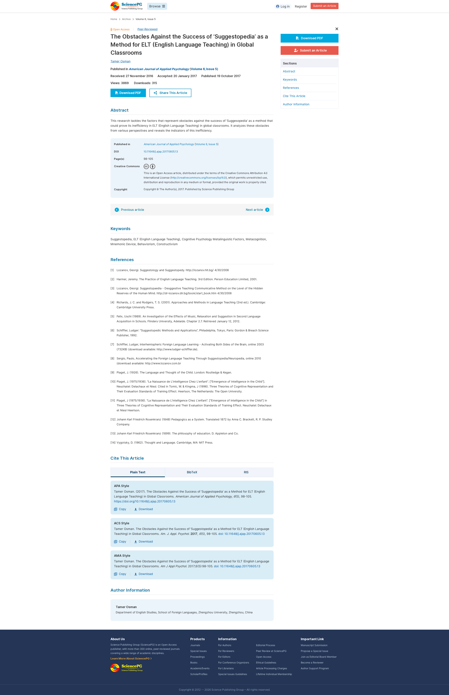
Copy (122, 509)
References (291, 88)
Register (301, 6)
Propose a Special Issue (314, 651)
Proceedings (197, 656)
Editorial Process (265, 645)
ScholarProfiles (198, 674)
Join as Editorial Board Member (319, 656)
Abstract (289, 71)
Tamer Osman (120, 61)
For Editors (224, 656)
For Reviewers (226, 651)
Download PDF (130, 93)
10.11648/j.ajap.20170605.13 (161, 151)
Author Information (296, 104)
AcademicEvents (199, 668)
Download (146, 509)
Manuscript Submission (314, 645)
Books (193, 662)
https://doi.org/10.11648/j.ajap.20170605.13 (144, 501)
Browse (154, 6)
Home (113, 19)
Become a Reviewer (312, 662)
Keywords (290, 79)
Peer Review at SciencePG (271, 651)
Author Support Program (315, 668)
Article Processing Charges (271, 668)
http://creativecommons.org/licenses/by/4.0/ (198, 177)
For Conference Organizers (233, 662)
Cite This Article (294, 96)
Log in (285, 6)
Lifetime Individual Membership (274, 674)
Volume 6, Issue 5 (146, 19)
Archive (126, 19)
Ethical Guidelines (266, 662)
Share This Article (173, 93)
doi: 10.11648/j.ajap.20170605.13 (241, 534)
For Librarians (226, 668)
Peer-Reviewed (148, 29)
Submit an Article (324, 6)
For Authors (224, 645)
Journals (195, 645)
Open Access (263, 656)
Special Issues (198, 651)
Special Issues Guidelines (232, 674)
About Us (117, 639)
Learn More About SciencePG (130, 658)
